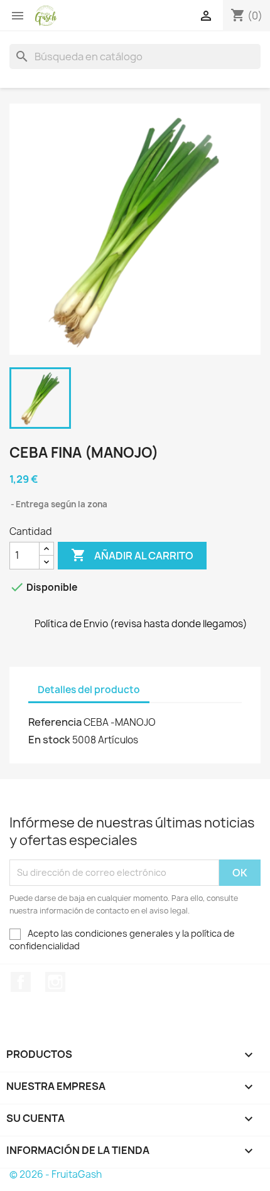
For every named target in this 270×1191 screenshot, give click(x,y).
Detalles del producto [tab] (89, 689)
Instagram (55, 982)
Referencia (55, 722)
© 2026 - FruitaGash (55, 1174)
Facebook (21, 982)
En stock (49, 739)
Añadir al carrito (132, 555)
